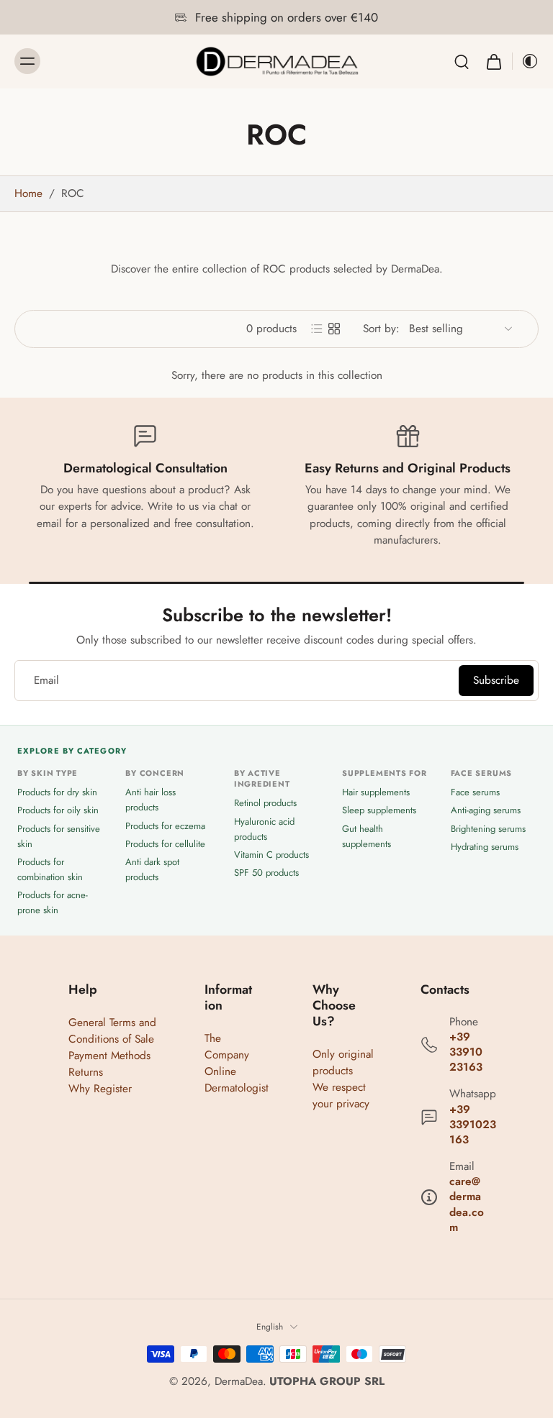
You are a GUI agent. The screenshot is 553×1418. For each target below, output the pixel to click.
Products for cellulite (165, 843)
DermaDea (239, 1381)
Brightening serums (488, 828)
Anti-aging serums (486, 810)
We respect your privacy (341, 1095)
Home (28, 193)
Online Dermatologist (236, 1080)
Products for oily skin (58, 810)
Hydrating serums (484, 846)
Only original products (343, 1062)
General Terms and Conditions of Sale (112, 1030)
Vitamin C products (271, 854)
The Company (226, 1046)
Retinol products (265, 803)
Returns (85, 1072)
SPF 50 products (266, 872)
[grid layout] (334, 328)
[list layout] (316, 328)
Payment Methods (109, 1056)
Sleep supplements (379, 810)
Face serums (475, 792)
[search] (461, 61)
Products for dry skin (57, 792)
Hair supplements (376, 792)
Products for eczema (165, 825)
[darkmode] (526, 61)
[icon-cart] (493, 61)
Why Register (100, 1089)
